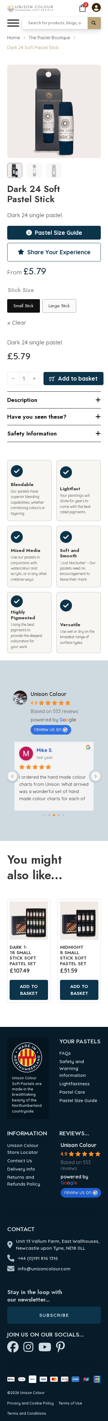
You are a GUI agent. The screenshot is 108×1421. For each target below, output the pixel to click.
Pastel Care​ (72, 1092)
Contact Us (19, 1160)
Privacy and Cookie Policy (30, 1403)
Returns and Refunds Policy (23, 1180)
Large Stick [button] (59, 305)
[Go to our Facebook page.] (13, 1347)
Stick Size (21, 290)
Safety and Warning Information (72, 1068)
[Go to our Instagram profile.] (28, 1347)
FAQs (65, 1053)
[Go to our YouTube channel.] (44, 1347)
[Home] (30, 8)
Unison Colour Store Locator (22, 1148)
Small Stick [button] (24, 305)
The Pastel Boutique (49, 37)
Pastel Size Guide (78, 1100)
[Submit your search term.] (94, 23)
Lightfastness (74, 1083)
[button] (92, 72)
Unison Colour (49, 694)
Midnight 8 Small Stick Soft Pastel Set (73, 955)
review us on (48, 729)
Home (13, 37)
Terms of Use (70, 1403)
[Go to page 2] (54, 815)
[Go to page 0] (44, 815)
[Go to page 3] (59, 815)
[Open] (13, 23)
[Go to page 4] (63, 815)
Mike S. (45, 750)
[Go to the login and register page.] (96, 8)
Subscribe (54, 1315)
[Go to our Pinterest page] (60, 1347)
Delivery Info (21, 1169)
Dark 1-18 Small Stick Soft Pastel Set (23, 955)
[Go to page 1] (49, 815)
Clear (19, 322)
